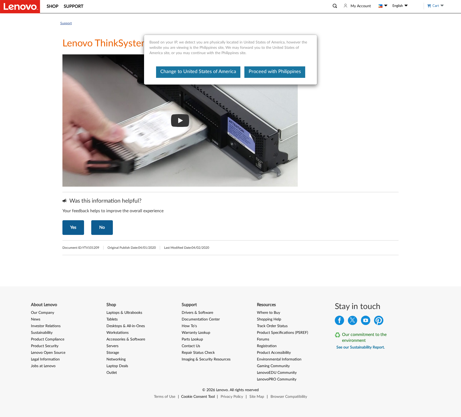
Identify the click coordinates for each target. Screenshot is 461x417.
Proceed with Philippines (275, 71)
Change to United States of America (198, 71)
